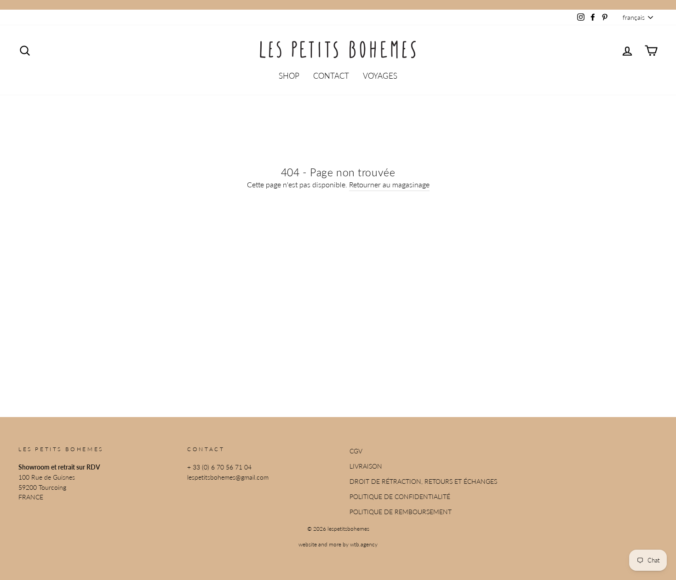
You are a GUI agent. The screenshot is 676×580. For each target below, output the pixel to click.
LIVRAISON (365, 466)
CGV (355, 451)
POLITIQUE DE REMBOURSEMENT (400, 512)
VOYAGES (380, 76)
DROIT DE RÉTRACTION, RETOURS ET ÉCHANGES (423, 481)
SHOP (289, 76)
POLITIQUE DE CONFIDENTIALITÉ (399, 496)
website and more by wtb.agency (338, 544)
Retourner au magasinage (389, 184)
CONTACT (331, 76)
